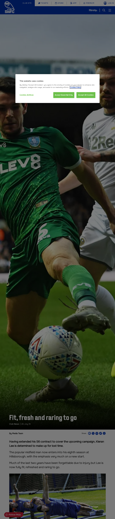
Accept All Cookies (86, 95)
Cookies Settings (27, 95)
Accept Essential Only (64, 95)
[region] (57, 88)
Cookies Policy (75, 87)
